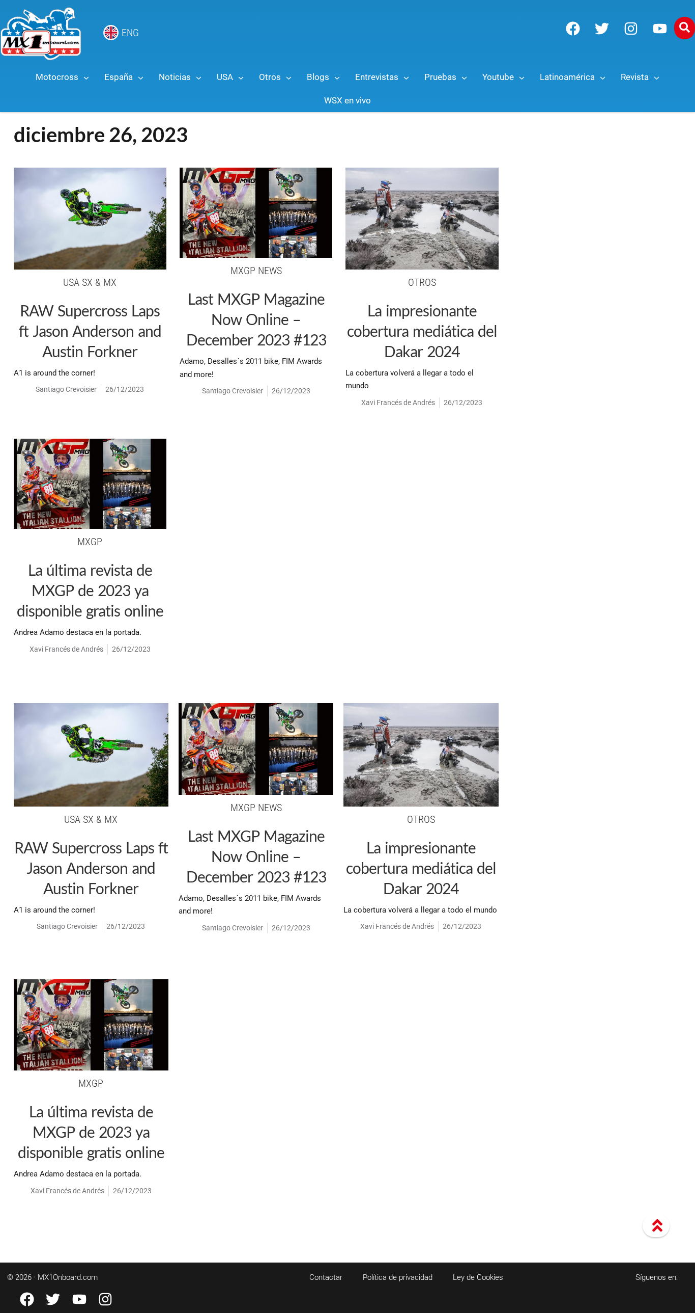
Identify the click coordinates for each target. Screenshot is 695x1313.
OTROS (422, 282)
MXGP (89, 541)
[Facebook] (573, 28)
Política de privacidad (397, 1277)
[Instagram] (631, 28)
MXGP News (256, 270)
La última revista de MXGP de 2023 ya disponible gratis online (90, 590)
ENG (130, 32)
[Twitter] (602, 28)
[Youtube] (660, 28)
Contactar (325, 1277)
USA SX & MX (90, 282)
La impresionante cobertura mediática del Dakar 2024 (422, 330)
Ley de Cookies (478, 1277)
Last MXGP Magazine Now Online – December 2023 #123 (256, 319)
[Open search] (684, 28)
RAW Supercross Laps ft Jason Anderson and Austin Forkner (90, 330)
